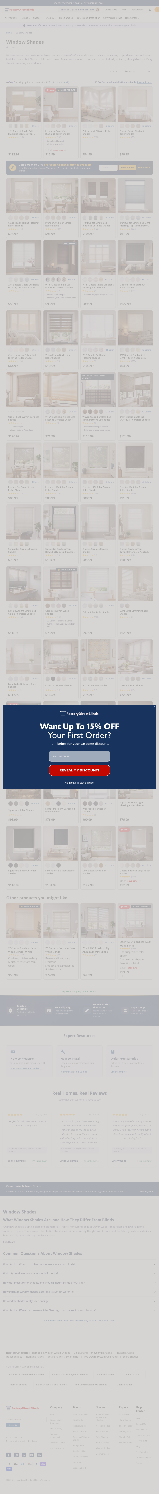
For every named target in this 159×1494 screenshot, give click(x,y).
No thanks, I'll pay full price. (79, 782)
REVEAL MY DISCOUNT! (79, 770)
